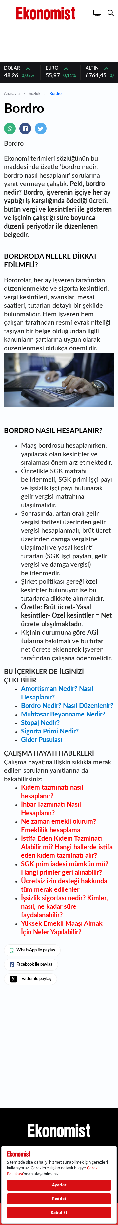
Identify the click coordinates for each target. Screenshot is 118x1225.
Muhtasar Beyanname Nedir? (63, 714)
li (55, 915)
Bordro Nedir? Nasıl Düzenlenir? (67, 706)
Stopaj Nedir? (40, 723)
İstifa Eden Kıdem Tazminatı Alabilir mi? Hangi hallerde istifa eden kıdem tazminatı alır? (67, 847)
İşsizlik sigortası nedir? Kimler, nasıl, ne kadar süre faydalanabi (64, 907)
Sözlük (34, 93)
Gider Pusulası (41, 740)
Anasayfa (12, 93)
